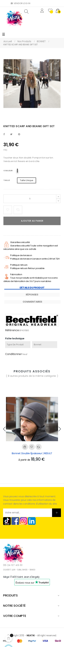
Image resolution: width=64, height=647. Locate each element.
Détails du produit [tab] (32, 287)
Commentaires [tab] (32, 301)
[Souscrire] (56, 512)
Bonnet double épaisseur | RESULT (32, 453)
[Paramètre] (42, 11)
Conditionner (13, 354)
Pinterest (19, 134)
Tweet (11, 134)
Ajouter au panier (32, 220)
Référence (12, 330)
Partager (4, 134)
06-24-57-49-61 (12, 565)
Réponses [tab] (32, 294)
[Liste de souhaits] (7, 210)
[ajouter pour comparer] (18, 210)
